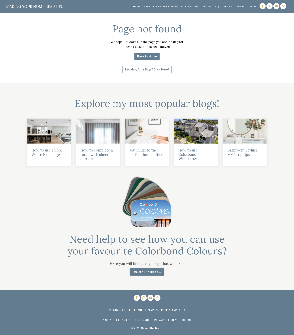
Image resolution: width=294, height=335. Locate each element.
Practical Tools (190, 6)
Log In (252, 6)
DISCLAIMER (142, 320)
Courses (206, 6)
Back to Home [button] (147, 56)
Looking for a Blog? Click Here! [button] (147, 69)
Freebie (239, 6)
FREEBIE (186, 320)
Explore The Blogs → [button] (147, 272)
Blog (217, 6)
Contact (227, 6)
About (146, 6)
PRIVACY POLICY (165, 320)
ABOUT (107, 320)
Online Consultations (165, 6)
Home (136, 6)
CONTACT (123, 320)
